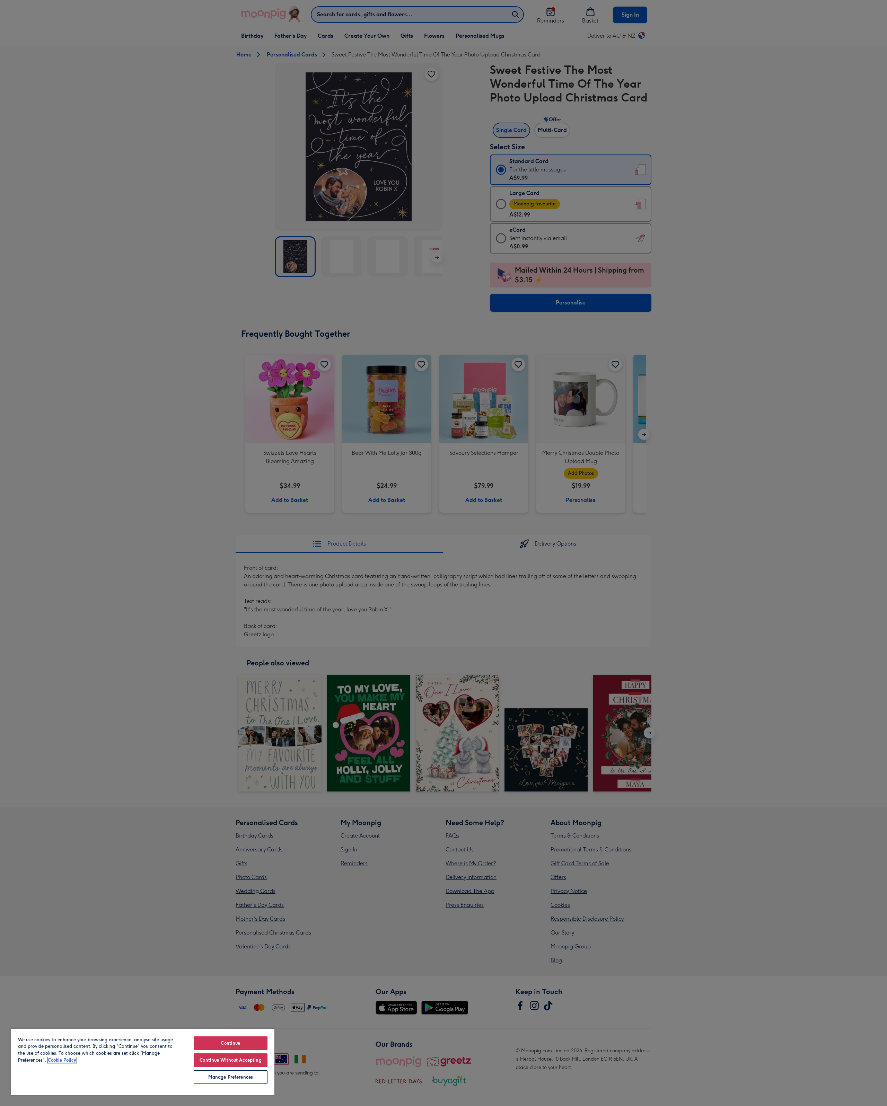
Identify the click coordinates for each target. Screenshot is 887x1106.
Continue (230, 1043)
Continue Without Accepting (230, 1060)
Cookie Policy (62, 1060)
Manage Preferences (230, 1077)
